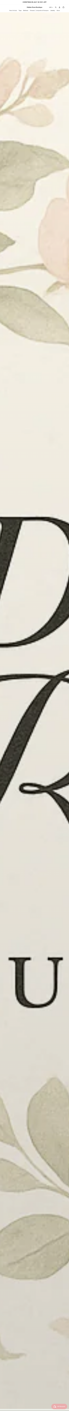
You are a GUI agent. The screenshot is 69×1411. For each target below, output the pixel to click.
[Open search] (56, 7)
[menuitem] (58, 10)
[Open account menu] (59, 7)
